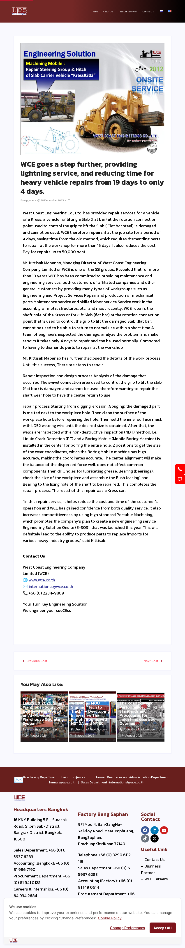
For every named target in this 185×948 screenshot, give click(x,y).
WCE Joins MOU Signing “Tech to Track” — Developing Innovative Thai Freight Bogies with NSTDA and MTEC (90, 713)
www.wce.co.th (42, 580)
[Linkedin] (154, 830)
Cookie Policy (110, 918)
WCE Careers (156, 879)
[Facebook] (145, 830)
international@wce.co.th (51, 586)
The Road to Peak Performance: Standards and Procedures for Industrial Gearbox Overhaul (137, 713)
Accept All (162, 927)
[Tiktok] (145, 838)
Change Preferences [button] (127, 927)
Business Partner (151, 869)
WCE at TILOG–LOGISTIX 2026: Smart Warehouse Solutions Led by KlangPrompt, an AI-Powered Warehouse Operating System (43, 711)
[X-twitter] (154, 838)
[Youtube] (164, 830)
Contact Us (154, 859)
